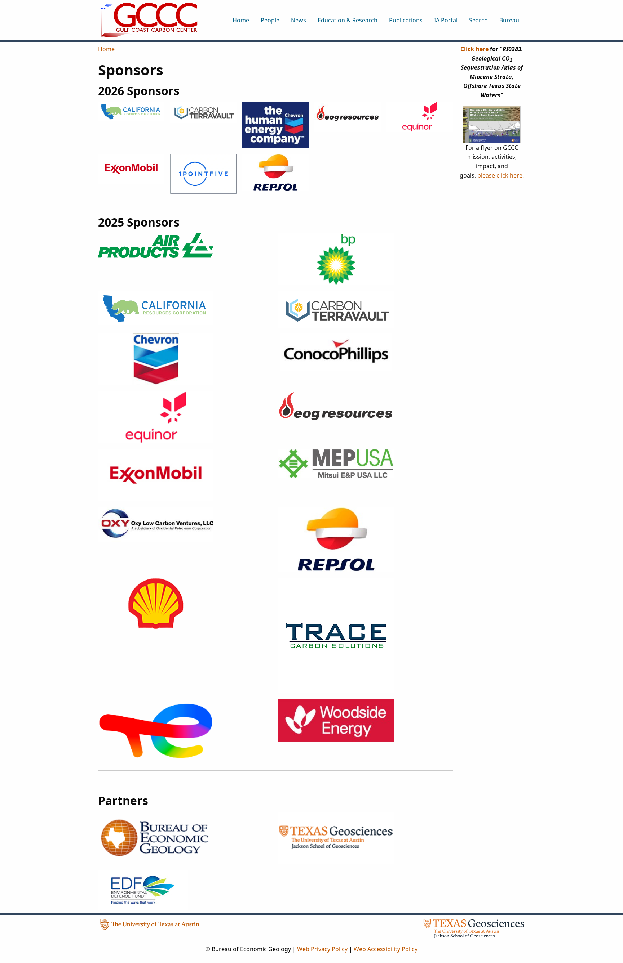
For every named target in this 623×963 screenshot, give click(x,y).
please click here (499, 175)
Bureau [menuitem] (509, 20)
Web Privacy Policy (322, 949)
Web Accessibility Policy (385, 949)
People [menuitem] (270, 20)
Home (106, 49)
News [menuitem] (298, 20)
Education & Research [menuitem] (347, 20)
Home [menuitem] (241, 20)
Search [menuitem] (478, 20)
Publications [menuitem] (406, 20)
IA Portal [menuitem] (446, 20)
